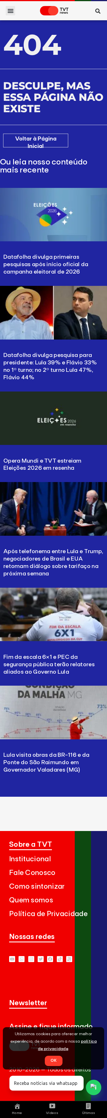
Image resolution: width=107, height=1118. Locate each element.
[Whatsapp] (22, 959)
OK (54, 1061)
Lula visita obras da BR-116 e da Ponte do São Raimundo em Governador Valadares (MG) (46, 762)
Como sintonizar (37, 886)
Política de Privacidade (48, 914)
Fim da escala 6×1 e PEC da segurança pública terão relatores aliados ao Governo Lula (49, 664)
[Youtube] (12, 959)
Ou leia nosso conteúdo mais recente (44, 166)
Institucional (30, 859)
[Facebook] (50, 959)
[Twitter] (41, 959)
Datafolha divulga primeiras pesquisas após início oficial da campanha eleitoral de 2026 (45, 264)
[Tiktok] (60, 959)
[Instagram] (31, 959)
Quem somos (31, 900)
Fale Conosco (32, 872)
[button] (10, 10)
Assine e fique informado (51, 1026)
